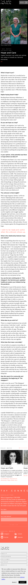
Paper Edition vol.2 (12, 480)
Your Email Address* (6, 516)
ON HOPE (7, 48)
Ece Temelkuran (5, 478)
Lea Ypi (25, 475)
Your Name (3, 509)
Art (1, 61)
